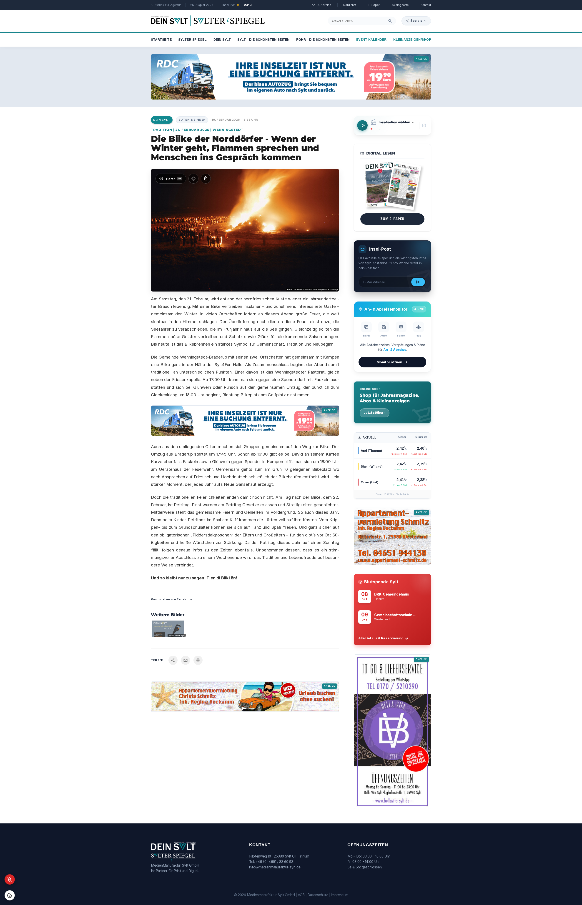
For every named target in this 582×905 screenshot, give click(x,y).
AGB (301, 895)
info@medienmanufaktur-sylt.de (275, 867)
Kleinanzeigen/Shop (412, 39)
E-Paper (374, 5)
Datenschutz (318, 895)
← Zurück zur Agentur (166, 5)
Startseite (161, 39)
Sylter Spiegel (192, 39)
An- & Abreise (321, 5)
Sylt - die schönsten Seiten (263, 39)
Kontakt (426, 5)
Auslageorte (400, 5)
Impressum (339, 895)
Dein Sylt (222, 39)
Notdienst (349, 5)
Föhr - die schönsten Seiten (323, 39)
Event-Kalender (371, 39)
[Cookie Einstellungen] (10, 895)
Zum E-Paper (392, 219)
